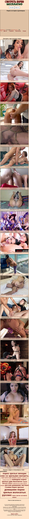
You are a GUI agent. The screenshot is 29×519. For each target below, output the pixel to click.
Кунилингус (18, 31)
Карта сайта (14, 514)
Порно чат (17, 7)
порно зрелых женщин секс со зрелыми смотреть (14, 474)
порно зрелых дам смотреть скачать (11, 477)
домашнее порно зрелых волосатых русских (14, 492)
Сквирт (24, 31)
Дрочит (5, 31)
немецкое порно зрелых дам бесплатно (14, 480)
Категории (12, 7)
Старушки (11, 31)
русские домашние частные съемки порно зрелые (17, 486)
